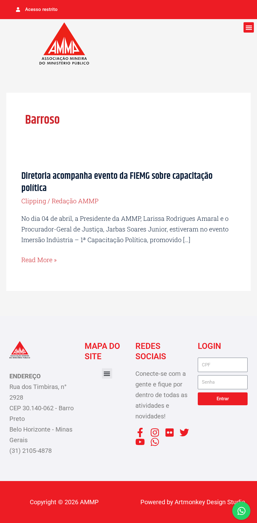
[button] (249, 27)
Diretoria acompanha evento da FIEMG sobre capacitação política (116, 182)
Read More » (39, 259)
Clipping (33, 201)
